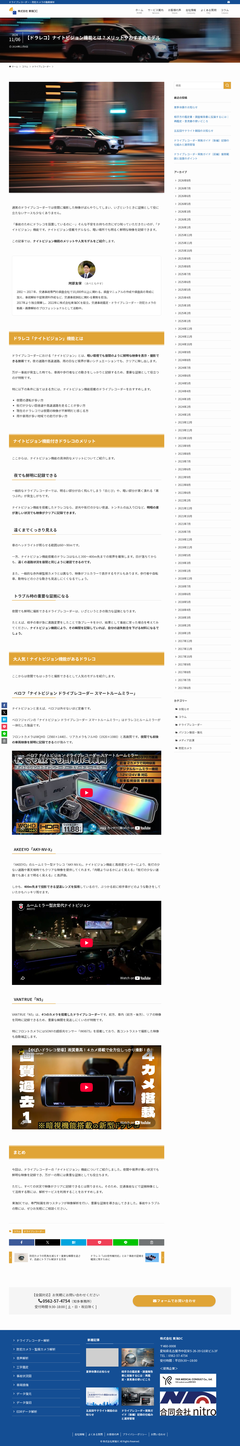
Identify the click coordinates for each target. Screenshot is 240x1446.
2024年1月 (184, 414)
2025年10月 (185, 250)
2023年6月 (184, 469)
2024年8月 (184, 360)
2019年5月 (184, 555)
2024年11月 (185, 336)
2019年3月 (184, 563)
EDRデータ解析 (26, 1411)
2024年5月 (184, 383)
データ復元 (24, 1393)
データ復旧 (24, 1402)
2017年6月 (184, 688)
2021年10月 (185, 516)
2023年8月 (184, 453)
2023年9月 (184, 446)
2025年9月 (184, 258)
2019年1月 (184, 571)
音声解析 (22, 1358)
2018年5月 (184, 602)
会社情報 (79, 1434)
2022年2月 (184, 500)
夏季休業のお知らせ (186, 107)
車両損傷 (22, 1385)
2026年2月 (184, 219)
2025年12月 (185, 235)
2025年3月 (184, 305)
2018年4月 (184, 610)
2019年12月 (185, 539)
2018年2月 (184, 625)
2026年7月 (184, 188)
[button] (21, 1242)
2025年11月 (185, 243)
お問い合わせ (158, 1434)
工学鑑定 (22, 1367)
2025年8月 (184, 266)
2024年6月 (184, 375)
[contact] (228, 2)
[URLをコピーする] (151, 1242)
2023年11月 (185, 430)
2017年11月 (185, 649)
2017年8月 (184, 672)
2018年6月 (184, 594)
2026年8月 (184, 180)
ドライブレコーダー (34, 1231)
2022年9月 (184, 477)
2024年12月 (185, 328)
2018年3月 (184, 617)
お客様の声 (113, 1434)
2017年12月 (185, 641)
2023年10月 (185, 438)
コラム (17, 1231)
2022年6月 (184, 493)
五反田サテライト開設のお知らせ (193, 130)
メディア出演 (186, 740)
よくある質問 (95, 1434)
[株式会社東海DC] (27, 11)
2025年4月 (184, 297)
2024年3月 (184, 399)
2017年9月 (184, 664)
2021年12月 (185, 508)
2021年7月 (184, 524)
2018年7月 (184, 586)
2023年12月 (185, 422)
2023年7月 (184, 461)
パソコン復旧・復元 (190, 732)
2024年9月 (184, 352)
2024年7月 (184, 368)
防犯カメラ (185, 748)
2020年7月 (184, 532)
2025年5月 (184, 289)
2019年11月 (185, 547)
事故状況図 (24, 1376)
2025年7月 (184, 274)
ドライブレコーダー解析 (33, 1340)
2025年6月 (184, 282)
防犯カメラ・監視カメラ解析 (36, 1349)
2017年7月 (184, 680)
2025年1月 (184, 321)
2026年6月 (184, 196)
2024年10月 (185, 344)
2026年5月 (184, 204)
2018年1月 (184, 633)
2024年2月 (184, 407)
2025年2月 (184, 313)
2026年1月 (184, 227)
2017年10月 (185, 656)
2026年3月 (184, 211)
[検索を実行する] (227, 85)
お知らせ (184, 709)
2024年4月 (184, 391)
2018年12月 (185, 578)
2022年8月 (184, 485)
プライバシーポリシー (135, 1434)
